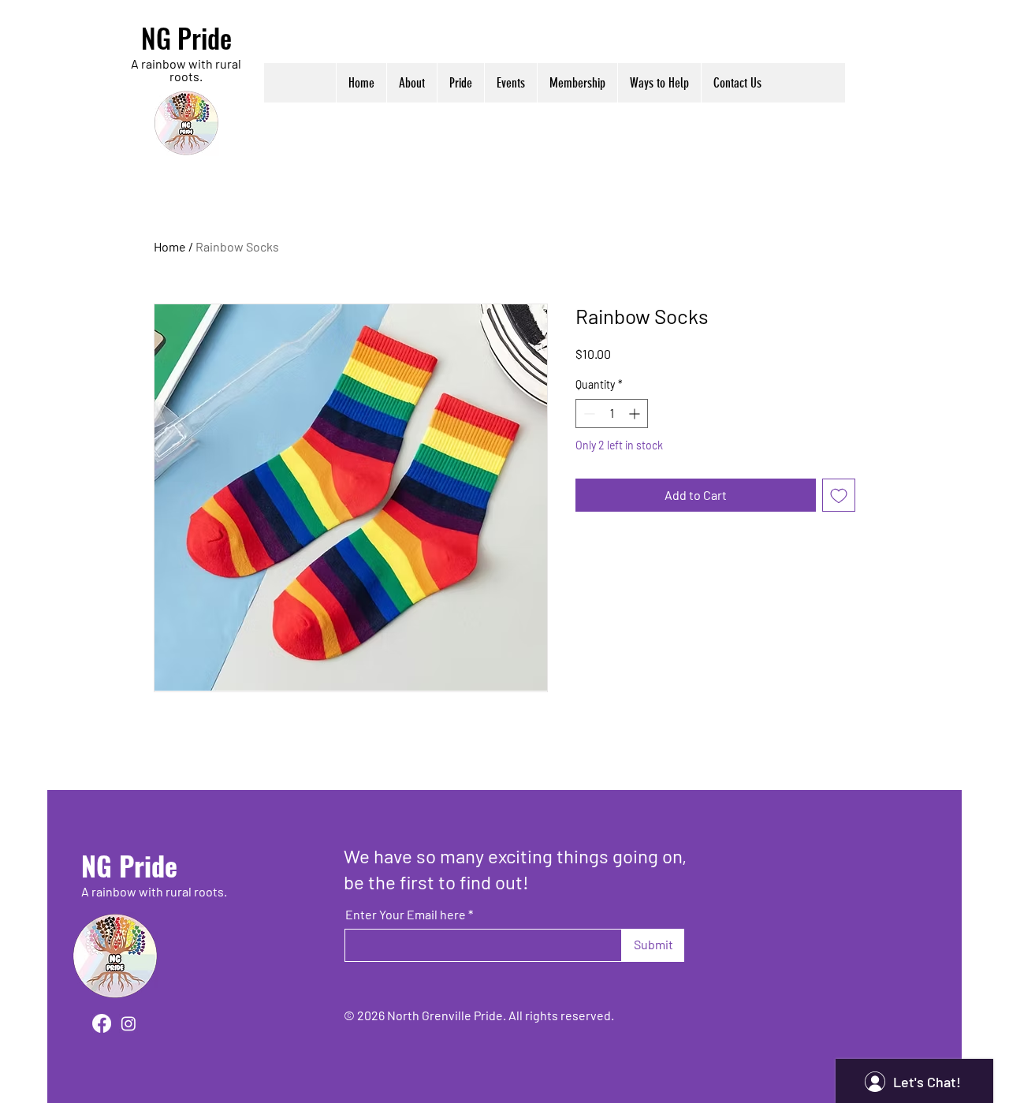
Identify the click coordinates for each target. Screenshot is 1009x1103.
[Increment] (636, 413)
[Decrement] (588, 413)
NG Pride (186, 37)
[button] (411, 82)
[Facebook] (101, 1023)
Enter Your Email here (405, 914)
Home (170, 246)
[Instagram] (128, 1023)
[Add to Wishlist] (838, 495)
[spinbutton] (612, 413)
